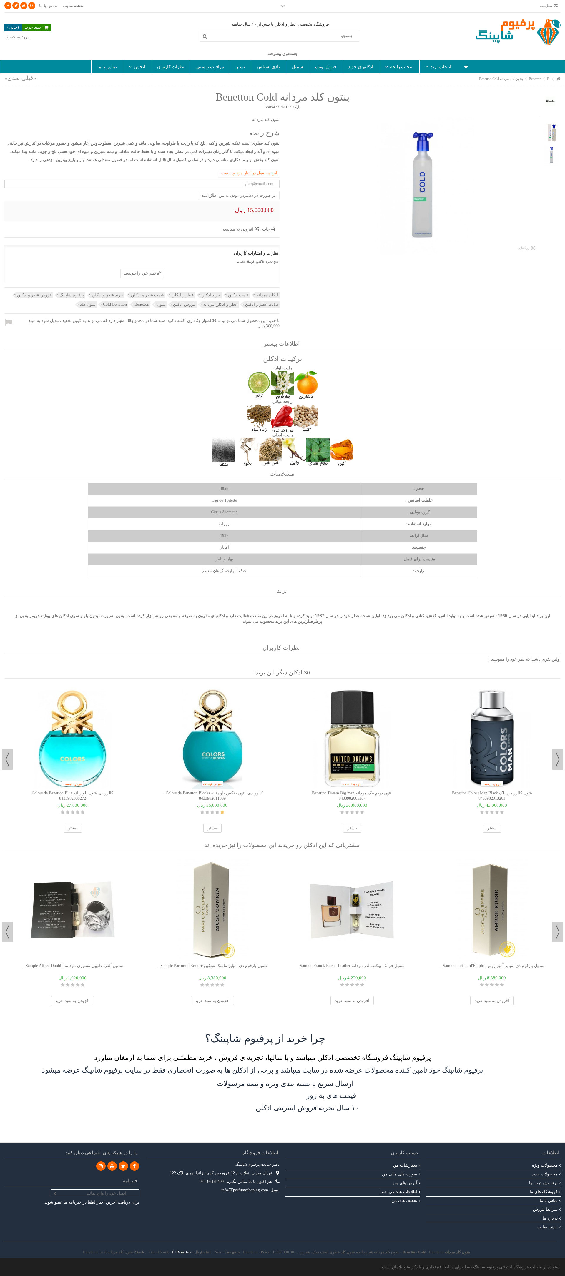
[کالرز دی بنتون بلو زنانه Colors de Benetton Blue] (72, 737)
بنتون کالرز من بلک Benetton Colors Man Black (492, 793)
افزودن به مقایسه (237, 229)
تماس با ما (48, 6)
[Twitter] (15, 5)
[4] (67, 812)
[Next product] (12, 77)
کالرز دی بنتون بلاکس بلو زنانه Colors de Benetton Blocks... (212, 793)
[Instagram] (31, 5)
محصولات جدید (545, 1174)
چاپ (266, 229)
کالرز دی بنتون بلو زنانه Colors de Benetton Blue (72, 793)
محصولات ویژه (545, 1165)
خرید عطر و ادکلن (107, 295)
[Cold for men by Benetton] (423, 185)
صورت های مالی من (399, 1174)
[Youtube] (23, 5)
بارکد (296, 107)
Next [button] (7, 759)
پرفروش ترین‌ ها (543, 1183)
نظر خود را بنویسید (140, 273)
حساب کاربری (405, 1152)
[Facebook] (7, 5)
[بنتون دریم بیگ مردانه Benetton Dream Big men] (352, 737)
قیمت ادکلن (238, 295)
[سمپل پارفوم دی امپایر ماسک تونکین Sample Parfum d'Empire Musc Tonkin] (212, 910)
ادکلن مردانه (267, 295)
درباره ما (550, 1218)
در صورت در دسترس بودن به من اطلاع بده (239, 195)
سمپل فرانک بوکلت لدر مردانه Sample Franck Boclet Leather (352, 965)
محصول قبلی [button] (537, 185)
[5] (62, 812)
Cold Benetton (115, 304)
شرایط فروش (545, 1209)
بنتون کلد (87, 304)
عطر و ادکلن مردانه (220, 304)
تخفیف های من (404, 1200)
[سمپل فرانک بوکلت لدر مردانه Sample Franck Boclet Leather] (352, 910)
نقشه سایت (73, 6)
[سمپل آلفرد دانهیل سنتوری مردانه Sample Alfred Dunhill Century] (72, 910)
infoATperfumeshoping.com (244, 1190)
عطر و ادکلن (183, 295)
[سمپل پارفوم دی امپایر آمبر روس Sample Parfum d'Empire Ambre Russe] (491, 910)
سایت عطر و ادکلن (261, 304)
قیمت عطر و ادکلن (147, 295)
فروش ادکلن (184, 304)
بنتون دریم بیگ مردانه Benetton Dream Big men (352, 793)
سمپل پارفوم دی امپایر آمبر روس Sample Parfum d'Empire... (491, 965)
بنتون (161, 304)
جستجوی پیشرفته (282, 53)
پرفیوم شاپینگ (71, 295)
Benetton (141, 304)
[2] (77, 812)
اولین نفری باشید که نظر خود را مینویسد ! (524, 659)
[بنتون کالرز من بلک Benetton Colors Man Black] (491, 737)
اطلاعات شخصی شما (398, 1192)
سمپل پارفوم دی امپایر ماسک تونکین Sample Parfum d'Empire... (212, 965)
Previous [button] (557, 759)
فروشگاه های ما (544, 1192)
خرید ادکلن (210, 295)
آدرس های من (405, 1183)
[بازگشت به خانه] (559, 79)
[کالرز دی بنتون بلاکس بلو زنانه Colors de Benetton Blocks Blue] (212, 737)
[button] (438, 66)
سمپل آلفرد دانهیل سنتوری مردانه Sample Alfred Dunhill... (72, 965)
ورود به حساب (16, 37)
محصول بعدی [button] (309, 185)
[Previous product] (28, 77)
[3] (72, 812)
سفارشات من (405, 1165)
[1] (82, 812)
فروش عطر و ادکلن (34, 295)
